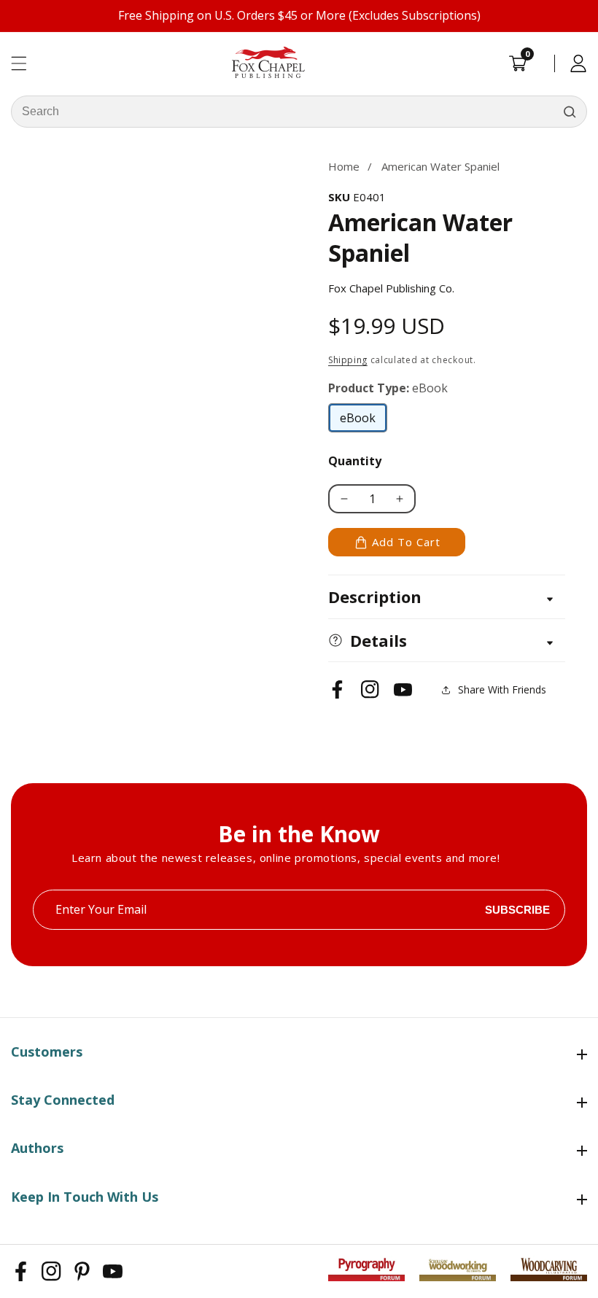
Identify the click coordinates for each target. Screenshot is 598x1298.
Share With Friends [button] (502, 689)
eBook (363, 421)
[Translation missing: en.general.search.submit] (569, 111)
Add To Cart (406, 542)
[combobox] (299, 112)
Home (344, 166)
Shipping (348, 360)
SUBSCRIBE (517, 909)
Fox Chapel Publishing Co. (391, 288)
